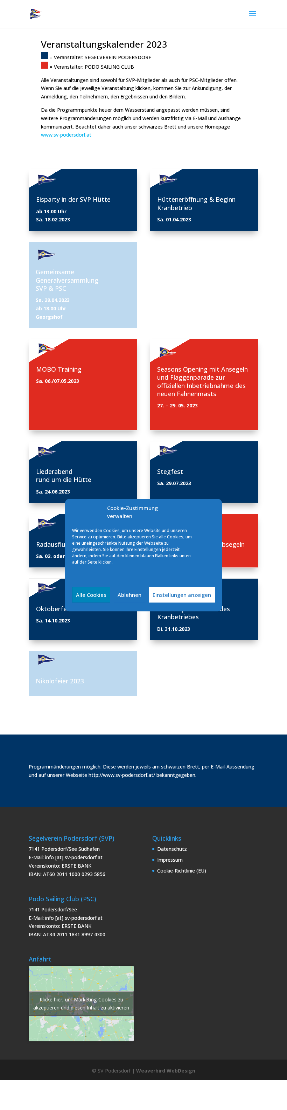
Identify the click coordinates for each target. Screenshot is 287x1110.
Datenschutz (172, 849)
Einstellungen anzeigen (182, 594)
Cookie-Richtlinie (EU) (181, 870)
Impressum (170, 859)
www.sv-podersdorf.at (66, 134)
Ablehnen (129, 594)
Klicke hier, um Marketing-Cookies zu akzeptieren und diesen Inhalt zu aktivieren (81, 1003)
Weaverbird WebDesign (165, 1070)
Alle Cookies (91, 594)
